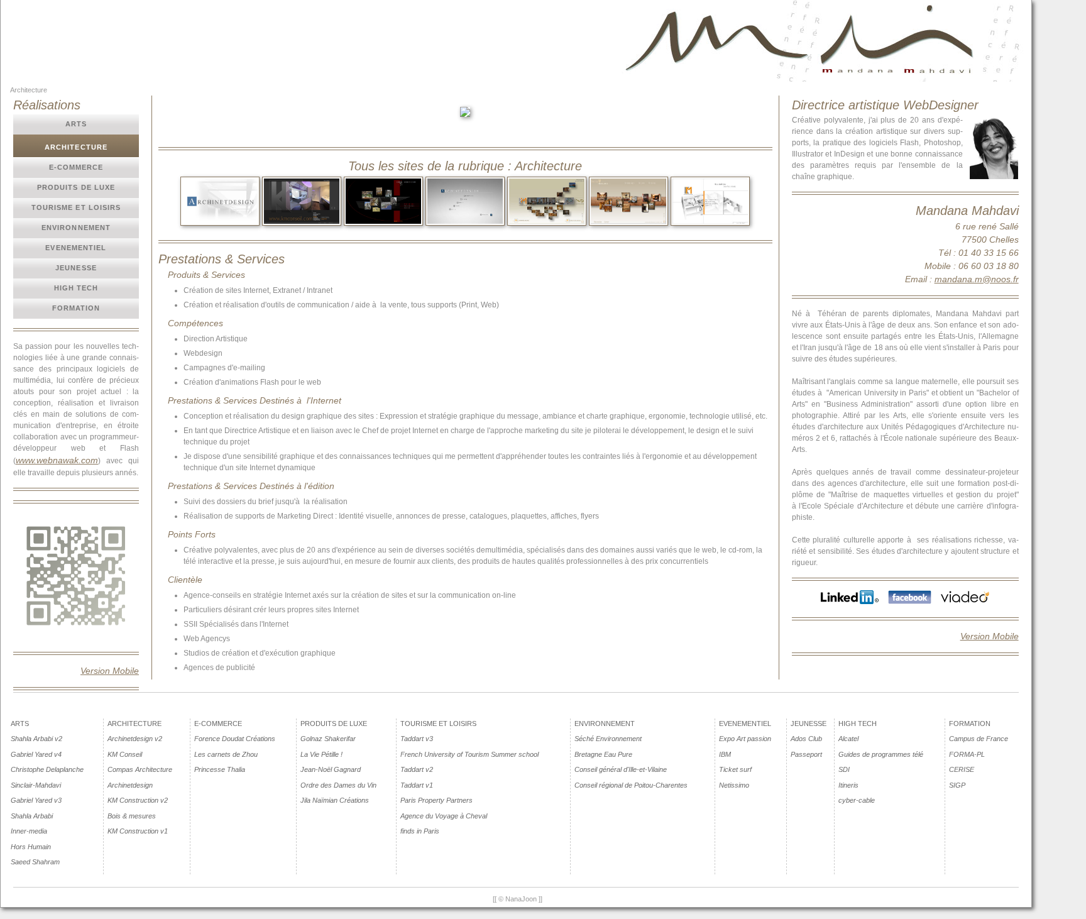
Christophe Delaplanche (47, 769)
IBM (725, 754)
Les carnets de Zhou (226, 754)
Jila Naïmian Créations (334, 800)
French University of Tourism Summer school (469, 754)
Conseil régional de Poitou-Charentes (631, 785)
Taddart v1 (416, 785)
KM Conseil (124, 754)
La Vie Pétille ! (321, 754)
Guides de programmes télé (880, 754)
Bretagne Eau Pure (603, 754)
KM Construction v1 (137, 831)
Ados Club (806, 738)
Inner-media (29, 831)
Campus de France (978, 738)
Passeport (806, 754)
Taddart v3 (416, 738)
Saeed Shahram (35, 862)
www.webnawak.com (57, 460)
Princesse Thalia (219, 769)
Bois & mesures (131, 816)
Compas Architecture (139, 769)
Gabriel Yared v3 (36, 800)
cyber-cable (856, 800)
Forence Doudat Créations (234, 738)
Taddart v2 (416, 769)
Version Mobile (109, 671)
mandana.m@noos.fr (977, 279)
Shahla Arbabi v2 (36, 738)
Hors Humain (31, 846)
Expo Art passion (745, 738)
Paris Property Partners (436, 800)
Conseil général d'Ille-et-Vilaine (620, 769)
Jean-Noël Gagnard (330, 769)
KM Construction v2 (137, 800)
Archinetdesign (130, 785)
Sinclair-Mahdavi (36, 785)
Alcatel (848, 738)
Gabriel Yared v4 (36, 754)
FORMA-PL (967, 754)
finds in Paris (419, 831)
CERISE (961, 769)
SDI (844, 769)
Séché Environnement (608, 738)
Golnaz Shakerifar (328, 738)
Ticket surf (735, 769)
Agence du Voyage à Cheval (443, 816)
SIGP (957, 785)
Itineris (848, 785)
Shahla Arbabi (32, 816)
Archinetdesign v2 (134, 738)
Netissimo (734, 785)
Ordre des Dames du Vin (338, 785)
